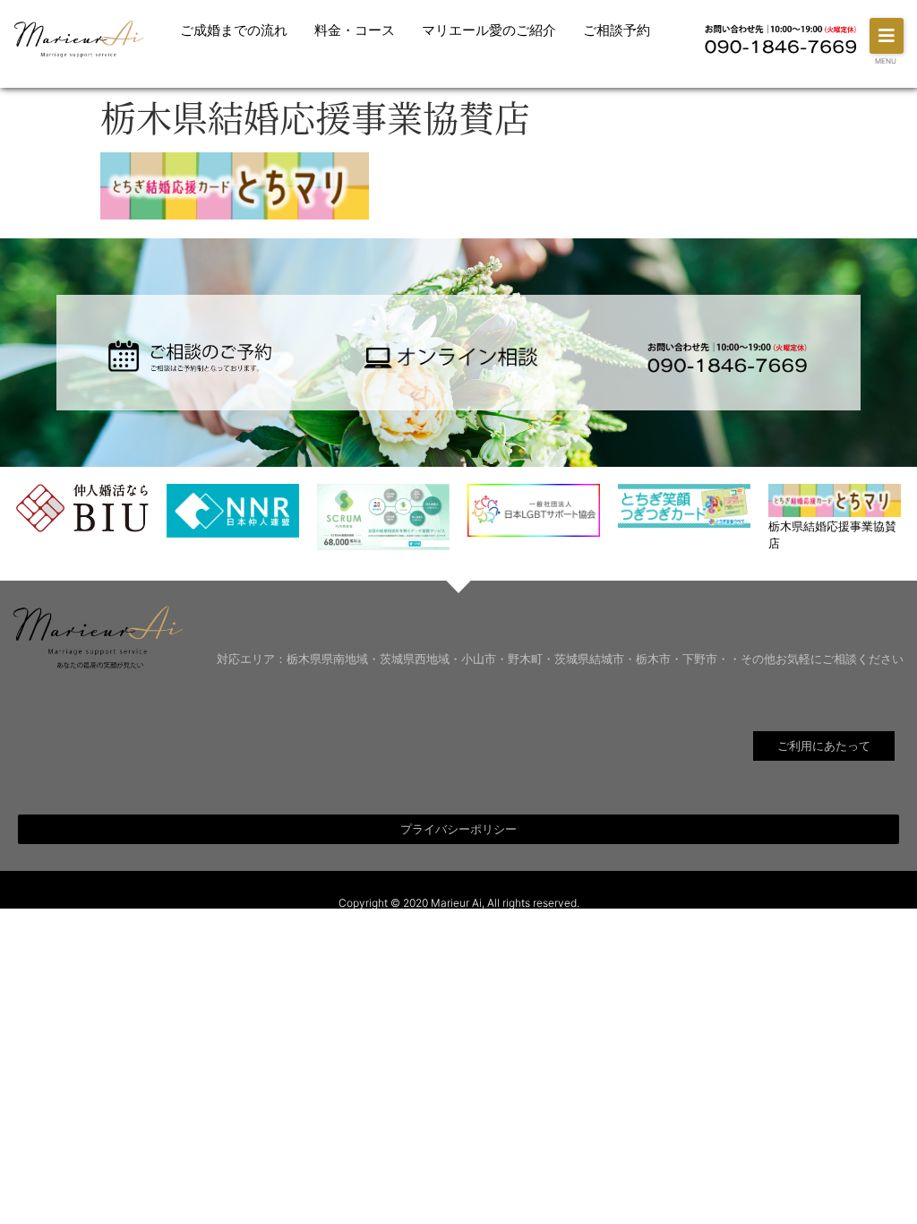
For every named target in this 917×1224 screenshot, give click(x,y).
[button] (887, 36)
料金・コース (354, 30)
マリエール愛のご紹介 (489, 30)
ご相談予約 (616, 30)
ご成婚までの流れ (233, 30)
